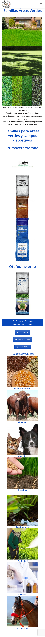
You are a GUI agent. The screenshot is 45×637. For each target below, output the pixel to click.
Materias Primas (22, 388)
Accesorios (22, 628)
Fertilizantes (22, 527)
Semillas (22, 490)
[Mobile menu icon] (41, 4)
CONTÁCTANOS (24, 340)
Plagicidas (22, 560)
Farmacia (22, 594)
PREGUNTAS (24, 347)
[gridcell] (22, 109)
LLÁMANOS (24, 332)
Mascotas (22, 456)
